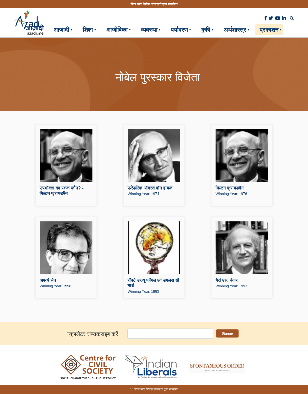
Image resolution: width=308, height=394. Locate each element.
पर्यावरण (179, 29)
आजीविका (117, 29)
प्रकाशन (269, 29)
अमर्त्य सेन (48, 280)
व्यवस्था (149, 29)
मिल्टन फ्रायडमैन (230, 187)
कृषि (205, 29)
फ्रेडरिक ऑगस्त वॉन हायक (150, 187)
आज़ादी (61, 29)
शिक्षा (88, 29)
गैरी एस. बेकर (227, 280)
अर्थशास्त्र (235, 29)
